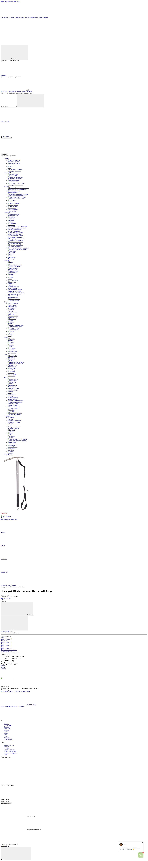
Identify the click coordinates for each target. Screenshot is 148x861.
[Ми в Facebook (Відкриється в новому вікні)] (13, 31)
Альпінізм (7, 416)
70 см (6, 644)
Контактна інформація (38, 17)
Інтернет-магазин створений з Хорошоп (12, 706)
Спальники (7, 172)
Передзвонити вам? (6, 137)
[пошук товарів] (30, 100)
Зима (5, 377)
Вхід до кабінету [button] (9, 745)
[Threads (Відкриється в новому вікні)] (13, 44)
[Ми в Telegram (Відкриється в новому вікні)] (116, 31)
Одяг (5, 302)
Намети (6, 158)
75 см (6, 647)
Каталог (3, 17)
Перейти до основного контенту (10, 1)
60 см (2, 640)
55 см (6, 638)
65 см (6, 641)
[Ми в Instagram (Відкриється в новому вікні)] (90, 31)
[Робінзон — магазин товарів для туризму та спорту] (7, 685)
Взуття (6, 337)
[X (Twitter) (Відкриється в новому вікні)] (65, 31)
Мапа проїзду (5, 846)
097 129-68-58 (5, 136)
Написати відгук (5, 598)
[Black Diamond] (6, 516)
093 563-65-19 (5, 121)
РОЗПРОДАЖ (8, 454)
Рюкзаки (6, 186)
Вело (5, 354)
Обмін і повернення (26, 17)
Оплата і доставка (15, 17)
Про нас (7, 17)
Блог (46, 17)
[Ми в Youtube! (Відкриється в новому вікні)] (39, 31)
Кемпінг (6, 260)
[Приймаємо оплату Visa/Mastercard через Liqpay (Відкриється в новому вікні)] (15, 691)
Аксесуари (7, 212)
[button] (74, 10)
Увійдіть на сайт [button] (5, 631)
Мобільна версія (31, 704)
